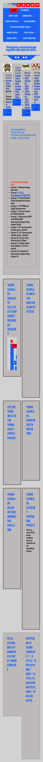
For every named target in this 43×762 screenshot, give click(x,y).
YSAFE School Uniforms (28, 107)
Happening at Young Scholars (30, 647)
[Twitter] (33, 5)
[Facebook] (19, 5)
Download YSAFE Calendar (18, 78)
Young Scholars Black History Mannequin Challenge (11, 512)
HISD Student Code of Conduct (37, 99)
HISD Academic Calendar (18, 86)
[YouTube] (28, 5)
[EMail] (37, 5)
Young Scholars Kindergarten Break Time (30, 420)
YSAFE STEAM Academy (37, 81)
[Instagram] (23, 5)
